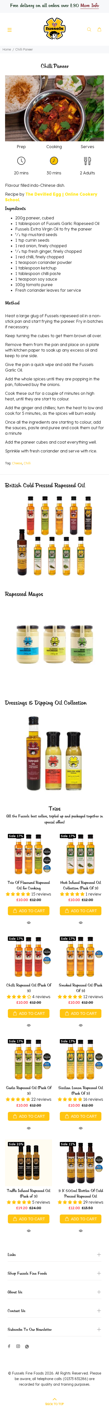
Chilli (27, 463)
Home (7, 49)
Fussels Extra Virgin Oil (36, 229)
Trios (55, 809)
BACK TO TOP (54, 1404)
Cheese (17, 463)
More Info (89, 6)
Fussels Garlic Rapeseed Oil (72, 223)
